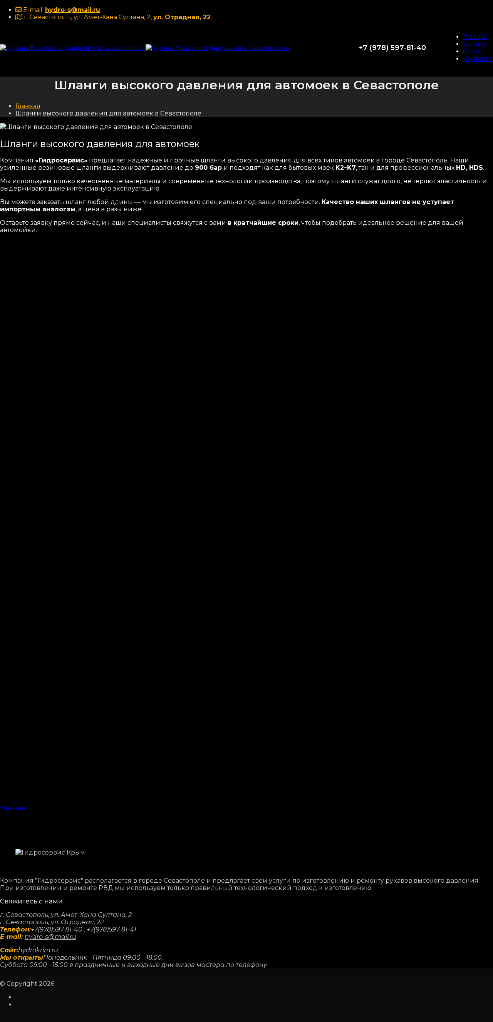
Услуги (474, 44)
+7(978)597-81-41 (111, 929)
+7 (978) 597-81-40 (392, 47)
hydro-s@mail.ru (72, 9)
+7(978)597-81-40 (57, 929)
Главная (475, 36)
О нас (472, 51)
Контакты (478, 58)
